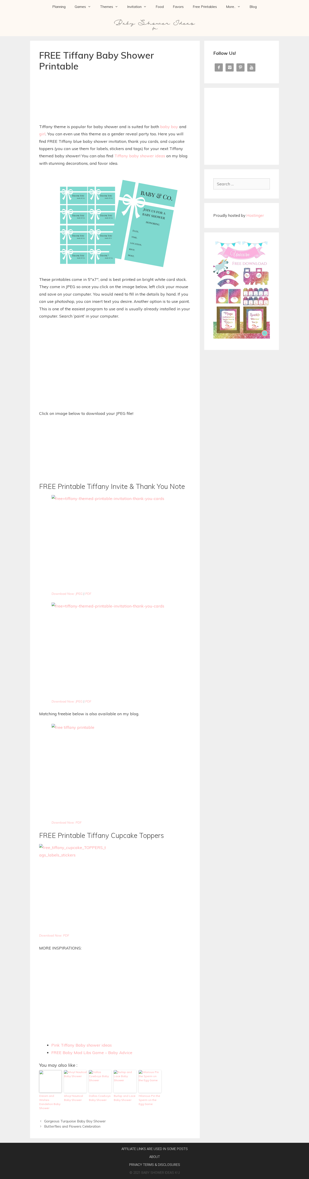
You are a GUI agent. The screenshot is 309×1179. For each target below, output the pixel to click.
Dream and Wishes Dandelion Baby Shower (49, 1102)
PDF (88, 593)
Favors (178, 7)
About (154, 1157)
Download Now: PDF (67, 822)
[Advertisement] (114, 88)
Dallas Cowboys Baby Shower (100, 1098)
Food (160, 7)
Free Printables (205, 7)
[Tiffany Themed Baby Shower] (115, 771)
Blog (253, 7)
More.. (230, 7)
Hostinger (255, 215)
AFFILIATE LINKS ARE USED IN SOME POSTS (154, 1149)
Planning (59, 7)
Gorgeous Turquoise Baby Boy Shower (75, 1121)
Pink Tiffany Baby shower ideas (81, 1045)
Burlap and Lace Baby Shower (124, 1098)
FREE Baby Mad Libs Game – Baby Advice (91, 1052)
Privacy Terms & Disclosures (154, 1165)
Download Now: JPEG (67, 593)
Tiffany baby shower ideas (139, 155)
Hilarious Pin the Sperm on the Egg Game (149, 1100)
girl (42, 133)
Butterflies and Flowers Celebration (72, 1126)
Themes (106, 7)
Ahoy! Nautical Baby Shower (73, 1098)
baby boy (169, 126)
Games (80, 7)
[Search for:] (241, 184)
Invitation (134, 7)
